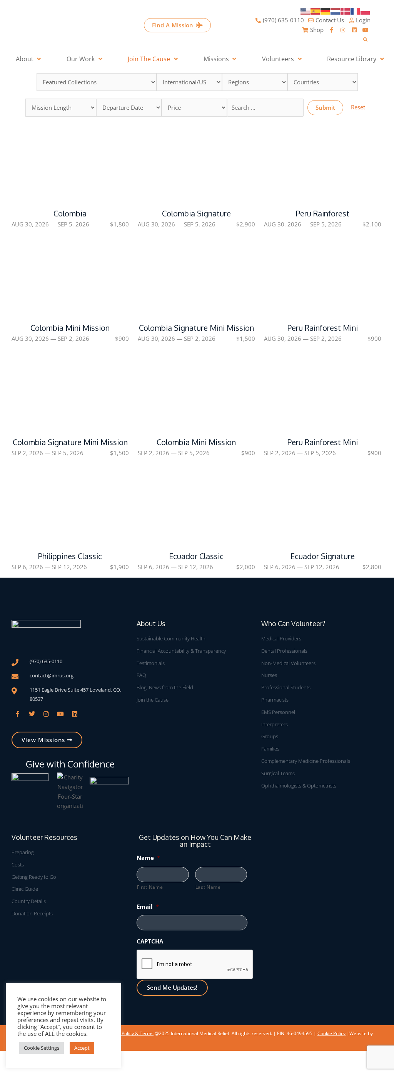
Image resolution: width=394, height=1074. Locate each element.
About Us (151, 623)
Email (148, 906)
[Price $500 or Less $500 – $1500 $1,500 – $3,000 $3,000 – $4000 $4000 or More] (194, 108)
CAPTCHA (150, 941)
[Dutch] (336, 10)
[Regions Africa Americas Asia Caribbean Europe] (254, 82)
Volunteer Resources (44, 837)
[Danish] (346, 10)
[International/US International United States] (189, 82)
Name (148, 857)
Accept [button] (82, 1047)
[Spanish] (316, 10)
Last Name (208, 887)
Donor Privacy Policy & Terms (122, 1033)
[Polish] (366, 10)
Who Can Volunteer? (293, 623)
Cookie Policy (331, 1033)
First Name (150, 887)
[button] (365, 40)
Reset (358, 107)
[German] (326, 10)
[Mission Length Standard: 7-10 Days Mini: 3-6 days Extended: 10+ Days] (61, 108)
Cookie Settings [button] (41, 1047)
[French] (356, 10)
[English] (306, 10)
